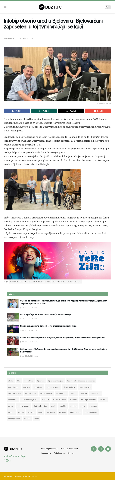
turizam (62, 412)
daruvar (26, 387)
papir (53, 406)
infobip (14, 281)
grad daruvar (85, 387)
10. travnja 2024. (26, 38)
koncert (45, 399)
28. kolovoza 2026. (30, 308)
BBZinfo (10, 38)
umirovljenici (75, 412)
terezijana (51, 412)
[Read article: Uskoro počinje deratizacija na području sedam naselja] (13, 317)
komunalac (13, 399)
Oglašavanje (59, 453)
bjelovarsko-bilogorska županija (81, 381)
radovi (21, 412)
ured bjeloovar (42, 281)
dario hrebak (13, 387)
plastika (63, 406)
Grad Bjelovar (70, 387)
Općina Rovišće (40, 406)
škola (36, 418)
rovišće (31, 412)
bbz (19, 381)
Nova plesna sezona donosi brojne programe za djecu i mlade (49, 326)
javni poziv (95, 393)
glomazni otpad (53, 387)
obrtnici (103, 399)
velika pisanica (91, 412)
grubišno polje (46, 393)
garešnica (38, 387)
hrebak (74, 393)
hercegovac (61, 393)
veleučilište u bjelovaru (67, 281)
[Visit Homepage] (55, 7)
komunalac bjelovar (30, 399)
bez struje (29, 381)
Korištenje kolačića (49, 448)
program (93, 406)
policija (74, 406)
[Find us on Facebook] (94, 449)
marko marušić (59, 399)
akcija (10, 381)
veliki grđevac (14, 418)
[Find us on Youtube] (108, 449)
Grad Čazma (30, 393)
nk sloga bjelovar (88, 399)
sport (40, 412)
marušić (73, 399)
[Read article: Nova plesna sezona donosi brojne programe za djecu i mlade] (13, 328)
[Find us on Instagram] (101, 449)
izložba (84, 393)
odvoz (10, 406)
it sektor (25, 281)
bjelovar (40, 381)
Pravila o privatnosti (69, 448)
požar (83, 406)
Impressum (46, 453)
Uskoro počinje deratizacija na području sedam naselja (45, 314)
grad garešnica (14, 393)
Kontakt (71, 453)
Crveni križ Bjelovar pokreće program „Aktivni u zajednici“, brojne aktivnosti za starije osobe (62, 337)
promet (11, 412)
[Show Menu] (5, 7)
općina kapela (23, 406)
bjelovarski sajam (55, 381)
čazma (27, 418)
